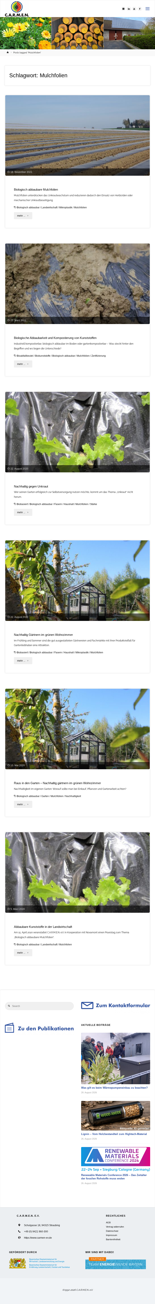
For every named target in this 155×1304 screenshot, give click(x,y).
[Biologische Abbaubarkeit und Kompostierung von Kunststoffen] (77, 300)
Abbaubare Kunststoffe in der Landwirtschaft (43, 926)
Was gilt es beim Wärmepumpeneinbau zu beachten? (114, 1087)
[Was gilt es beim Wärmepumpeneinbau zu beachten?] (115, 1058)
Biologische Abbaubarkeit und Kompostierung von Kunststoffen (55, 338)
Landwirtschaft (49, 207)
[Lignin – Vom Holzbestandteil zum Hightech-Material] (115, 1116)
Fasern (58, 504)
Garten (45, 796)
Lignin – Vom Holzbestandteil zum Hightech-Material (114, 1134)
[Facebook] (139, 8)
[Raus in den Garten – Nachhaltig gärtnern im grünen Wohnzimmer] (77, 745)
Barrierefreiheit (113, 1239)
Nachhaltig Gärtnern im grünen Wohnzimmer (43, 634)
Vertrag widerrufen (115, 1227)
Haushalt (69, 504)
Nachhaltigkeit (73, 796)
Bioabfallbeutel (25, 355)
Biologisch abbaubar (28, 207)
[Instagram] (123, 8)
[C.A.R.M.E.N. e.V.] (17, 8)
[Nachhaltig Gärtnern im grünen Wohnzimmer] (77, 596)
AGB (108, 1222)
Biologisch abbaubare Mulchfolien (36, 189)
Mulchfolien (80, 207)
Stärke (93, 504)
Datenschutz (112, 1231)
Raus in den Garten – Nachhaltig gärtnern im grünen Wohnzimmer (57, 783)
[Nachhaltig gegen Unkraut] (77, 448)
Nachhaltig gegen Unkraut (31, 486)
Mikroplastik (65, 207)
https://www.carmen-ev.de (38, 1237)
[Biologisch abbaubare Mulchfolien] (77, 151)
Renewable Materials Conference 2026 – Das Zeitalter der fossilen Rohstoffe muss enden (114, 1177)
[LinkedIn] (129, 8)
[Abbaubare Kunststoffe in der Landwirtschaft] (77, 888)
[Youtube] (134, 8)
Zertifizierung (98, 355)
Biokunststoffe (42, 355)
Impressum (111, 1235)
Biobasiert (22, 504)
